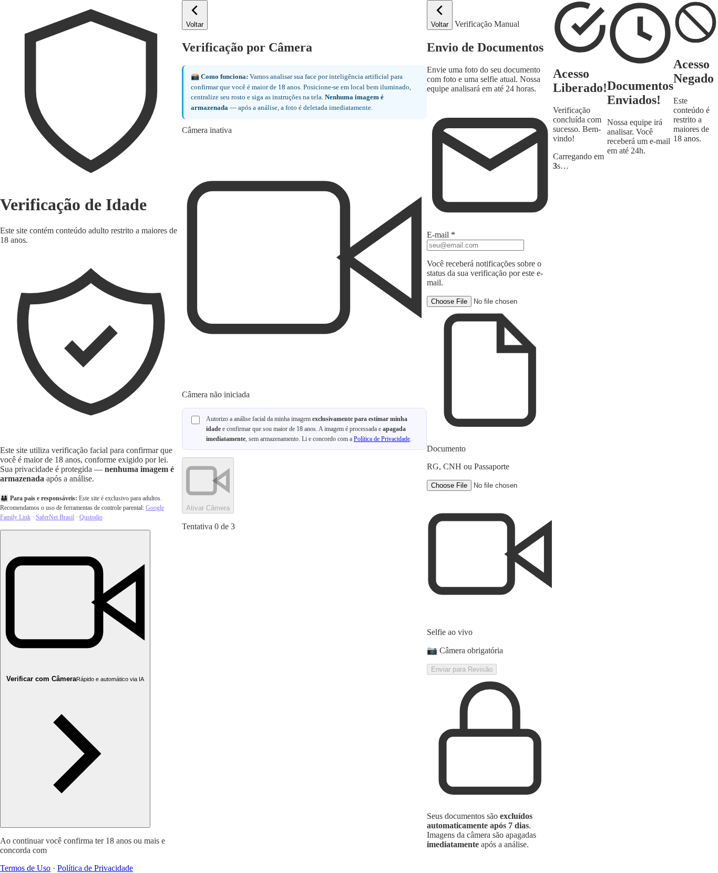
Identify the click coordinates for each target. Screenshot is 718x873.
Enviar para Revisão (462, 669)
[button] (490, 383)
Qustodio (90, 517)
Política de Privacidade (95, 868)
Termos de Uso (25, 868)
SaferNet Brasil (55, 517)
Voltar (194, 24)
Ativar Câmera (208, 508)
